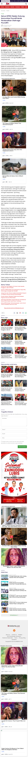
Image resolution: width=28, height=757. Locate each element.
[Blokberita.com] (7, 4)
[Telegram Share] (23, 313)
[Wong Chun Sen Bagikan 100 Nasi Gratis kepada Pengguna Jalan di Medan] (7, 322)
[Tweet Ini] (17, 313)
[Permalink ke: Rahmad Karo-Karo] (2, 25)
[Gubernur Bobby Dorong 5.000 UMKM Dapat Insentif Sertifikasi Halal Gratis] (4, 590)
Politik (2, 13)
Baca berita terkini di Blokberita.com (14, 308)
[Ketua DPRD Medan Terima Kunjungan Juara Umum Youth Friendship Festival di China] (21, 350)
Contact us (14, 634)
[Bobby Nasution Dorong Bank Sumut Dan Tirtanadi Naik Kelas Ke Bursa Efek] (4, 583)
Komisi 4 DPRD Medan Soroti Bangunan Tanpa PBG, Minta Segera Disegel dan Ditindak (13, 290)
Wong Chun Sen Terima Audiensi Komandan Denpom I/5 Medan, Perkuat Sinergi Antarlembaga (13, 293)
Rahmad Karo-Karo (8, 25)
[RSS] (14, 630)
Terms (15, 638)
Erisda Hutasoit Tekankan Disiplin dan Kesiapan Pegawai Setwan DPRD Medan (12, 297)
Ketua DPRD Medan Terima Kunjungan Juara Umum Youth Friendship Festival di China (13, 303)
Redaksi (20, 634)
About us (8, 634)
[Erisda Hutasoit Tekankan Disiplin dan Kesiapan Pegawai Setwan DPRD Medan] (21, 336)
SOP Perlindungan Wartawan (14, 636)
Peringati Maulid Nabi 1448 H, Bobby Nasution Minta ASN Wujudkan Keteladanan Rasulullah (17, 577)
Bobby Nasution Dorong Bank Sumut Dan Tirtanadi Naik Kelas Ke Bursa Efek (17, 583)
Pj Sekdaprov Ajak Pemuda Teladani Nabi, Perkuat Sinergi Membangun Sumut (18, 596)
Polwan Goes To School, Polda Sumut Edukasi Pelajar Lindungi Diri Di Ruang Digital (18, 603)
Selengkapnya (13, 615)
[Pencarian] (26, 4)
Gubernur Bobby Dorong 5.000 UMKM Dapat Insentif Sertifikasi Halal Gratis (18, 590)
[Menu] (2, 4)
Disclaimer (14, 639)
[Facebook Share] (14, 313)
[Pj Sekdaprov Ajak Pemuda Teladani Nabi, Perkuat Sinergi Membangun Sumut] (4, 597)
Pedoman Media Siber (7, 638)
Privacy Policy (22, 638)
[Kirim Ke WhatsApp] (26, 313)
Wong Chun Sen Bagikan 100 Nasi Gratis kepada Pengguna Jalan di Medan (12, 287)
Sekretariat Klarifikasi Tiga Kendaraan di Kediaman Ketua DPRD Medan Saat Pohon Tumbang (13, 300)
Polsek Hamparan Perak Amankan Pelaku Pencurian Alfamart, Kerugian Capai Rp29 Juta (18, 609)
